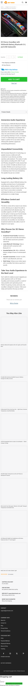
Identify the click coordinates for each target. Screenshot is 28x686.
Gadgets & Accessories (10, 7)
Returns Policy (4, 646)
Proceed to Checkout (14, 684)
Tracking (3, 648)
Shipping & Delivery (5, 643)
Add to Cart (14, 79)
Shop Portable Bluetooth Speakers (8, 8)
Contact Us (3, 623)
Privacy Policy (4, 628)
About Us (3, 620)
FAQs (2, 638)
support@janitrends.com (7, 610)
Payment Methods (5, 641)
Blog (2, 625)
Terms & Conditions (5, 631)
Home (2, 7)
